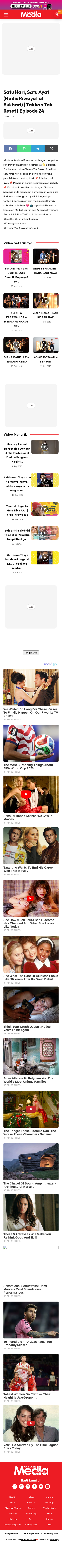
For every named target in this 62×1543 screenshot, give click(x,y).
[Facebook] (14, 1486)
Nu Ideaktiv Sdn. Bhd (28, 1540)
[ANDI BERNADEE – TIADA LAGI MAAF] (46, 256)
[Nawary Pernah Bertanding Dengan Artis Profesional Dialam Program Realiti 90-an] (45, 447)
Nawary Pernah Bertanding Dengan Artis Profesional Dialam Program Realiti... (17, 453)
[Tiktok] (34, 1486)
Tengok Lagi (31, 652)
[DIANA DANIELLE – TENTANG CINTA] (16, 345)
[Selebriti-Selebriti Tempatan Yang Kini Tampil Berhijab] (45, 533)
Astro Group (54, 1540)
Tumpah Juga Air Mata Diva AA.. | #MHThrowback (17, 510)
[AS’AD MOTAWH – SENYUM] (46, 345)
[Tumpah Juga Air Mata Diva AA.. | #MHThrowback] (45, 509)
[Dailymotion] (47, 1486)
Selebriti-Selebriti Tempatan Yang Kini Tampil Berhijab (17, 535)
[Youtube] (41, 1486)
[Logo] (31, 14)
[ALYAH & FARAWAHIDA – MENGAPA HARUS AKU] (16, 300)
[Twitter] (27, 1486)
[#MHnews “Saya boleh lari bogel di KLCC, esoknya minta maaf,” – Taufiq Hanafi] (45, 557)
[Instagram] (21, 1486)
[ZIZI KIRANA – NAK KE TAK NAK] (46, 300)
